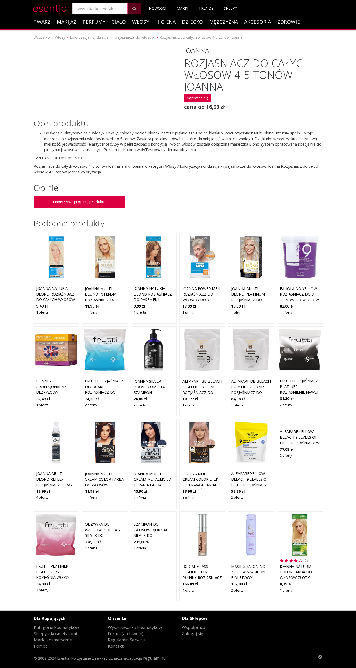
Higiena (165, 21)
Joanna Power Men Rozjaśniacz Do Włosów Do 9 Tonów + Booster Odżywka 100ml (201, 300)
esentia (50, 7)
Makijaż (66, 21)
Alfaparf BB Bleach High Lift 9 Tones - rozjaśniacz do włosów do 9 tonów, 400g (202, 392)
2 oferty (91, 404)
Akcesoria (257, 21)
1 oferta (42, 312)
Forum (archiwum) (125, 633)
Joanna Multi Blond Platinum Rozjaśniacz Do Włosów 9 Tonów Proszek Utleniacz (250, 300)
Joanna (196, 50)
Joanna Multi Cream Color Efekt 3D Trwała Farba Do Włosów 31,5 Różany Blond (201, 485)
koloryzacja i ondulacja (89, 37)
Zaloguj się (192, 633)
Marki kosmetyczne (53, 640)
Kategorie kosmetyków (56, 627)
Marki (182, 8)
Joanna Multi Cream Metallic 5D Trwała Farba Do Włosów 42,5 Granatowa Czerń (152, 485)
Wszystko (42, 37)
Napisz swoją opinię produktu (79, 201)
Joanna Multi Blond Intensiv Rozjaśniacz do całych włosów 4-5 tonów (104, 300)
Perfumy (94, 21)
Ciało (119, 21)
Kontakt (116, 646)
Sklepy (230, 8)
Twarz (42, 21)
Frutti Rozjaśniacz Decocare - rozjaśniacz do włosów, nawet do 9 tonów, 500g (104, 392)
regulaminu (154, 658)
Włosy (140, 21)
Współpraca (193, 627)
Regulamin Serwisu (126, 640)
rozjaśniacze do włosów (134, 37)
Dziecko (192, 21)
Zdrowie (288, 21)
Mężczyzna (223, 21)
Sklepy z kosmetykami (55, 633)
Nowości (157, 8)
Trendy (206, 8)
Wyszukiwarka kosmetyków (135, 627)
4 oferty (42, 497)
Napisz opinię (197, 97)
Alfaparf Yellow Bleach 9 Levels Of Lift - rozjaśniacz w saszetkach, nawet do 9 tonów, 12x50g (300, 442)
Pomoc (40, 646)
